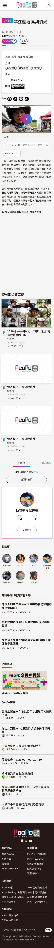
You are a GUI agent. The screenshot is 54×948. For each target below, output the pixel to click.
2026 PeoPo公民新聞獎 (14, 892)
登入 (35, 471)
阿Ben (9, 794)
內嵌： (7, 137)
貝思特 (34, 582)
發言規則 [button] (46, 462)
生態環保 (10, 68)
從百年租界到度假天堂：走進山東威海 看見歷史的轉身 (25, 788)
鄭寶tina (6, 582)
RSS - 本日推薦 (10, 920)
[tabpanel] (26, 472)
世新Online (11, 749)
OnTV (7, 20)
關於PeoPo (8, 854)
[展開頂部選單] (49, 5)
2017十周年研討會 (37, 892)
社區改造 (23, 68)
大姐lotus (7, 565)
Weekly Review (10, 868)
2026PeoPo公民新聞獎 (15, 693)
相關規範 (6, 859)
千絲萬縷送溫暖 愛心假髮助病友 (21, 746)
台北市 (21, 56)
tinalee (20, 565)
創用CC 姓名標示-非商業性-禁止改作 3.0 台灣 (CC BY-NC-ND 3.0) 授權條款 (18, 86)
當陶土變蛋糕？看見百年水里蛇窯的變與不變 (27, 713)
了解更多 (27, 530)
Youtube (31, 840)
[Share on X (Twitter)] (15, 99)
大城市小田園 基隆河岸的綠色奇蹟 (23, 804)
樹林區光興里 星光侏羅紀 (17, 773)
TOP (48, 930)
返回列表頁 (26, 479)
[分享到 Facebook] (9, 99)
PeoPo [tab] (21, 462)
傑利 (34, 565)
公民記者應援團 (35, 863)
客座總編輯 (33, 873)
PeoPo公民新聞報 (36, 854)
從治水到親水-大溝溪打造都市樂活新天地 (26, 730)
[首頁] (27, 5)
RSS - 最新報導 (10, 915)
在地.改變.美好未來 (37, 897)
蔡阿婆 (20, 582)
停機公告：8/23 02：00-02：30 (22, 759)
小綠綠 (10, 338)
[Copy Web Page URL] (27, 99)
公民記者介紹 (34, 868)
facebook (22, 840)
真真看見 (10, 776)
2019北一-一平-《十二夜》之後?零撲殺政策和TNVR (29, 333)
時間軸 (5, 863)
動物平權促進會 (27, 510)
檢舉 (24, 41)
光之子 (9, 735)
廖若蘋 (10, 390)
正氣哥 (9, 808)
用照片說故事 (9, 902)
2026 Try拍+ (8, 887)
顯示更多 (15, 80)
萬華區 (30, 56)
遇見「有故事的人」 (37, 902)
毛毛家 (9, 718)
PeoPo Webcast (35, 859)
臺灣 (14, 56)
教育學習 (35, 68)
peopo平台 (11, 763)
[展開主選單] (4, 5)
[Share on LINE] (21, 99)
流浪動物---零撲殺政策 (21, 387)
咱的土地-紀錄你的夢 (13, 897)
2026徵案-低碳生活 (37, 887)
